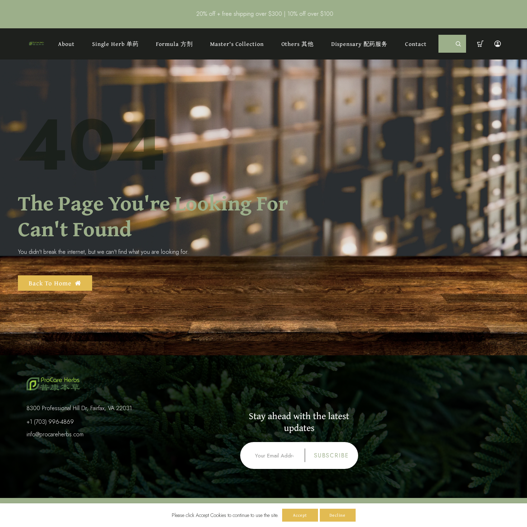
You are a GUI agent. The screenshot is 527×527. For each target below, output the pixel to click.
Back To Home (50, 283)
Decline (337, 515)
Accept (300, 515)
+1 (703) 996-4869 (50, 422)
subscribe (331, 455)
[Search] (458, 44)
